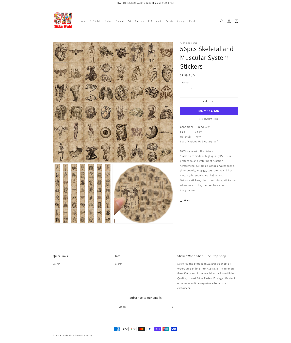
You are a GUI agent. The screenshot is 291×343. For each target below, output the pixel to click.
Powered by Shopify (83, 335)
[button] (221, 21)
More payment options (209, 118)
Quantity (184, 82)
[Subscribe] (172, 307)
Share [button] (187, 200)
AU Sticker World (67, 335)
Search (56, 263)
